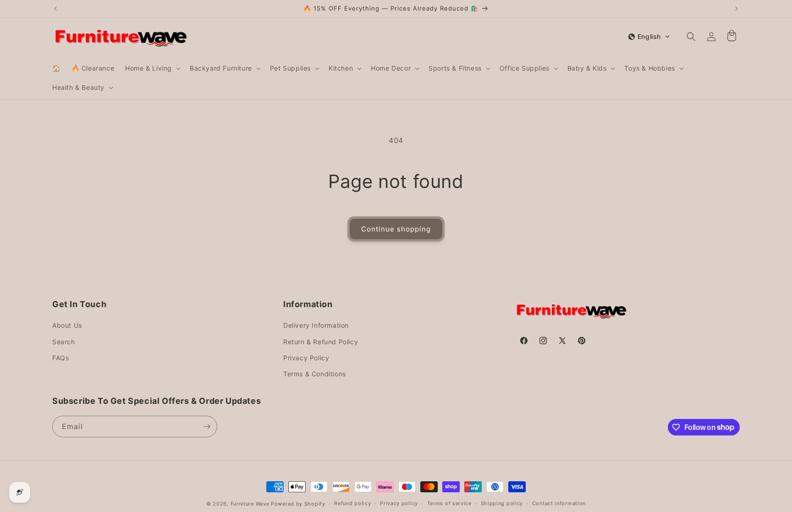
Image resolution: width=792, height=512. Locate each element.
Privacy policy (399, 503)
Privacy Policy (306, 358)
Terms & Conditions (314, 374)
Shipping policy (502, 503)
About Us (67, 325)
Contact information (559, 503)
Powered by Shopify (298, 504)
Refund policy (352, 503)
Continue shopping (396, 229)
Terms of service (449, 503)
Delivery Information (316, 325)
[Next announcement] (736, 8)
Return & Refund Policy (320, 342)
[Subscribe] (207, 426)
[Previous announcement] (55, 8)
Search (63, 342)
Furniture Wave (250, 504)
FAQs (60, 358)
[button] (152, 68)
